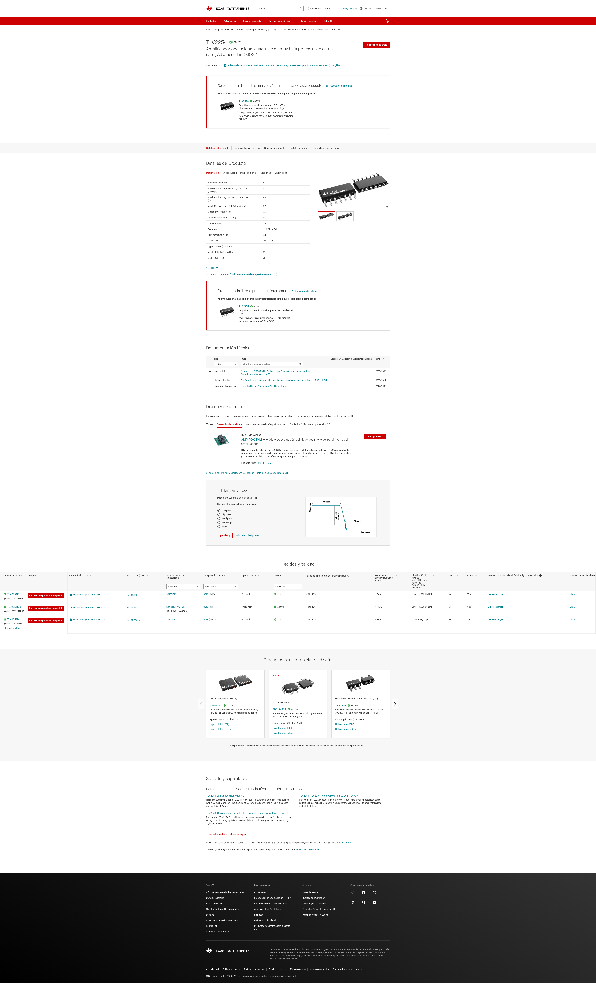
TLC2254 (244, 306)
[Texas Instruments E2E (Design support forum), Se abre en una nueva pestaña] (363, 903)
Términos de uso (298, 969)
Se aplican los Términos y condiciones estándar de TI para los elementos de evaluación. (247, 473)
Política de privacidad (254, 969)
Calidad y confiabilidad (265, 920)
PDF (260, 463)
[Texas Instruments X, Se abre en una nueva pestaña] (375, 894)
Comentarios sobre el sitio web (347, 969)
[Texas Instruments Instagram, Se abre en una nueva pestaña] (352, 894)
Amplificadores (222, 29)
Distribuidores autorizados (315, 914)
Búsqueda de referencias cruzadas (270, 903)
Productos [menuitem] (211, 21)
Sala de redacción (214, 903)
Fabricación (211, 926)
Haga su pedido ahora (376, 44)
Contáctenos (260, 892)
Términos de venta (277, 969)
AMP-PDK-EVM (251, 439)
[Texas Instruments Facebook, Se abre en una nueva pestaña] (363, 894)
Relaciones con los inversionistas (222, 920)
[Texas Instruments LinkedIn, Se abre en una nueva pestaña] (352, 903)
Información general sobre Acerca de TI (225, 892)
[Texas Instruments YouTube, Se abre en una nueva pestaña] (375, 903)
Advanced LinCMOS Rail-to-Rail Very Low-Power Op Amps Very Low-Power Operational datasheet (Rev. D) (279, 65)
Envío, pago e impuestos (314, 903)
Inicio (208, 29)
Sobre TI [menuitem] (328, 21)
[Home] (228, 8)
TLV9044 (244, 101)
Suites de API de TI (311, 892)
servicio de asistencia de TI (308, 849)
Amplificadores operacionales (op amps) (256, 29)
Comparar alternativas (341, 86)
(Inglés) (336, 65)
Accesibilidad (212, 969)
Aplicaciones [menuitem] (230, 21)
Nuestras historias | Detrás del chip (222, 909)
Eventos (210, 914)
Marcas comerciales (319, 969)
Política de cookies (231, 969)
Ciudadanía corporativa (217, 931)
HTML (268, 463)
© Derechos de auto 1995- (221, 976)
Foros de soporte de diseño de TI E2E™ (272, 898)
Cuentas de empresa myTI (314, 898)
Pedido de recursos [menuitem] (307, 21)
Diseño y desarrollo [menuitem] (252, 21)
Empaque (258, 914)
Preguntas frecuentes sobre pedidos (319, 909)
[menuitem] (388, 21)
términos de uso (344, 842)
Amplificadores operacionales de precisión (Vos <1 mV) (310, 29)
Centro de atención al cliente (267, 909)
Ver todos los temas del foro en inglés (227, 834)
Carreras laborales (215, 898)
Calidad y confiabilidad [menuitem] (280, 21)
